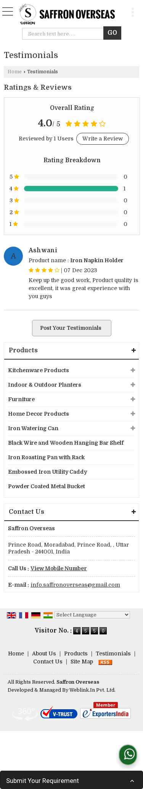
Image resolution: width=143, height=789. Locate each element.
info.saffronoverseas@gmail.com (75, 585)
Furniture (21, 399)
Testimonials (113, 653)
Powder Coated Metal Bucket (46, 486)
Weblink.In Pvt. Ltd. (92, 690)
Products (23, 350)
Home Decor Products (38, 414)
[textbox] (64, 34)
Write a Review (102, 139)
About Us (44, 653)
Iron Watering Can (33, 428)
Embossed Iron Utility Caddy (47, 472)
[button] (59, 568)
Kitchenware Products (38, 370)
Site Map (82, 661)
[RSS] (105, 661)
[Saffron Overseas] (67, 14)
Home (15, 71)
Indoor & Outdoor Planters (44, 385)
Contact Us (48, 661)
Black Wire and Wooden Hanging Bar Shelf (66, 443)
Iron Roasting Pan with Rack (46, 457)
